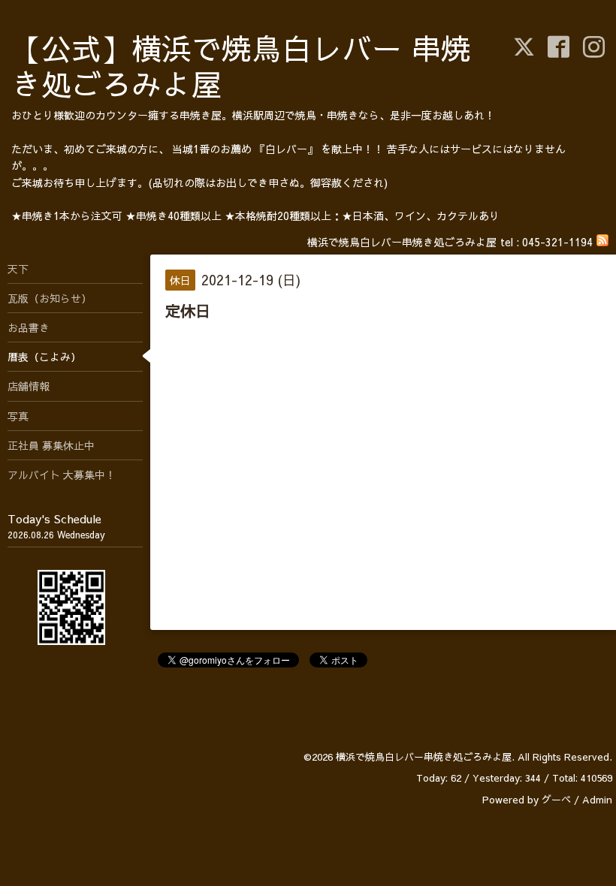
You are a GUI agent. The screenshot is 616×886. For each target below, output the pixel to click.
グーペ (556, 799)
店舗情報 (29, 385)
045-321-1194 (557, 241)
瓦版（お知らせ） (50, 298)
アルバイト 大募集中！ (62, 474)
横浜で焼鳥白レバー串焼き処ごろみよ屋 (424, 757)
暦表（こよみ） (44, 356)
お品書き (29, 327)
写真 (18, 415)
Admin (597, 799)
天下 (18, 268)
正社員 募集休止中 (51, 445)
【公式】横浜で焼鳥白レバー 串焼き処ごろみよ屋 (241, 65)
